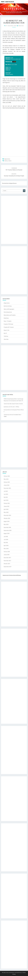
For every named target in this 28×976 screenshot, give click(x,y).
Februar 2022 (7, 482)
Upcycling (6, 339)
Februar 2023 (7, 476)
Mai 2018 (6, 542)
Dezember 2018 (7, 527)
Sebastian (21, 25)
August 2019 (6, 521)
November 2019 (7, 515)
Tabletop (6, 336)
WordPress (19, 972)
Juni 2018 (6, 539)
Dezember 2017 (7, 557)
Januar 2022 (6, 485)
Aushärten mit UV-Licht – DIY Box (11, 406)
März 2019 (6, 524)
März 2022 (6, 479)
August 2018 (6, 533)
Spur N (5, 333)
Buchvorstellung (7, 306)
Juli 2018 (6, 536)
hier (19, 45)
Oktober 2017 (7, 563)
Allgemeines (7, 159)
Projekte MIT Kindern (9, 327)
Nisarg (14, 974)
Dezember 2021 (7, 488)
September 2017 (7, 566)
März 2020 (6, 512)
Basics (9, 160)
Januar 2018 (6, 554)
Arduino (6, 160)
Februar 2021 (7, 503)
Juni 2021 (6, 494)
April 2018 (6, 545)
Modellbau (6, 318)
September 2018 (7, 530)
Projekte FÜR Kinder (8, 324)
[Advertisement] (14, 219)
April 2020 (6, 509)
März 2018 (6, 548)
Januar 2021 (6, 506)
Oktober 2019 (7, 518)
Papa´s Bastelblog (7, 2)
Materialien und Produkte (10, 315)
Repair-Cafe (6, 330)
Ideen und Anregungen (9, 309)
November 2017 (7, 560)
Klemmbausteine (8, 312)
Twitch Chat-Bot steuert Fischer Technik (13, 403)
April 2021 (6, 500)
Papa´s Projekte (7, 321)
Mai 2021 (6, 497)
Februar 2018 (7, 551)
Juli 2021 (6, 491)
